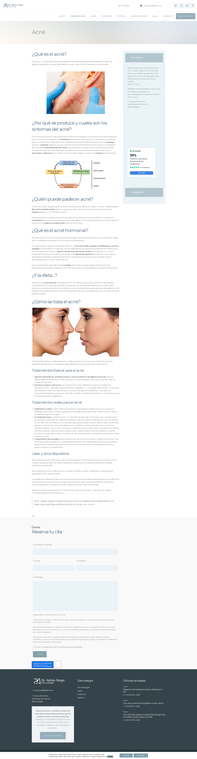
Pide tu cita (132, 97)
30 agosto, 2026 (133, 695)
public (125, 686)
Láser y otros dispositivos (50, 453)
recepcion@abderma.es (53, 630)
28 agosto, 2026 (133, 720)
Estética (80, 698)
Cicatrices (81, 694)
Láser (79, 691)
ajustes (110, 756)
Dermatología (83, 687)
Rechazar (141, 755)
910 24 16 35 (134, 84)
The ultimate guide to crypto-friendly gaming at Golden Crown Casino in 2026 (144, 715)
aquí (63, 493)
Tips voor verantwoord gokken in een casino (143, 703)
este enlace (89, 504)
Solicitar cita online (53, 735)
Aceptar (126, 755)
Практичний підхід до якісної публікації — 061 (143, 690)
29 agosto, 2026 (133, 706)
